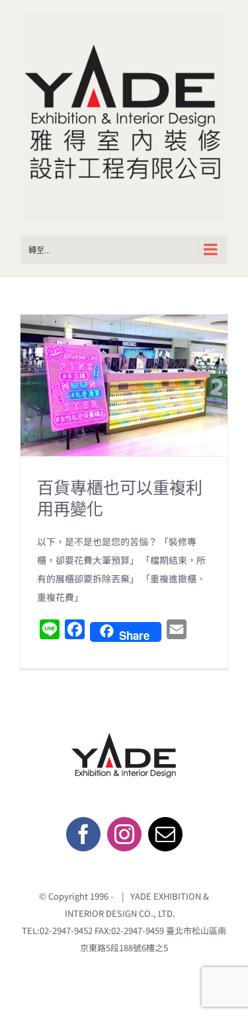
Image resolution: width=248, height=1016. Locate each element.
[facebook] (83, 834)
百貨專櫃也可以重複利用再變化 (119, 498)
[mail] (165, 834)
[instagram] (124, 834)
